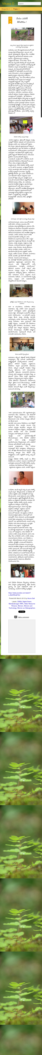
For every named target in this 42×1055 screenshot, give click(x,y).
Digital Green (27, 601)
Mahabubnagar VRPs (16, 604)
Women (20, 606)
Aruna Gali (31, 598)
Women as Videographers (26, 608)
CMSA (19, 601)
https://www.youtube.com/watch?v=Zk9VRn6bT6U (19, 594)
